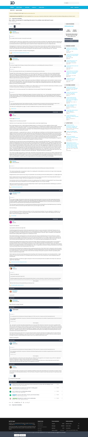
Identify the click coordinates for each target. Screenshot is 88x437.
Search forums (19, 10)
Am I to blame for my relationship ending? (21, 391)
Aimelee (13, 395)
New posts (12, 10)
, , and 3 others (20, 52)
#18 (61, 219)
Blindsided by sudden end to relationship (26, 398)
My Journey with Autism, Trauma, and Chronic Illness (27, 394)
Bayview (13, 399)
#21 (61, 298)
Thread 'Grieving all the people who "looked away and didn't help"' (72, 116)
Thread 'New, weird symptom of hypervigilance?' (72, 111)
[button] (23, 7)
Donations (41, 7)
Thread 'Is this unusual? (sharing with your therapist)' (72, 88)
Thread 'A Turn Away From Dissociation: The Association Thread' (72, 49)
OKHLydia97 (62, 430)
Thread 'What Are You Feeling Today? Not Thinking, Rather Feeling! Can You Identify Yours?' (72, 72)
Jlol (10, 21)
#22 (61, 307)
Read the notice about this (29, 13)
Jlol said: (11, 36)
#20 (61, 288)
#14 (61, 56)
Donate (71, 40)
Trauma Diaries (69, 140)
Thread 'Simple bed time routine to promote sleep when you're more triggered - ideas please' (72, 99)
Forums (12, 7)
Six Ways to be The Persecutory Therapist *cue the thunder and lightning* (71, 126)
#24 (61, 364)
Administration (40, 425)
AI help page (36, 16)
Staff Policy (40, 430)
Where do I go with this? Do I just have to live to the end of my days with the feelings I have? (32, 384)
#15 (61, 112)
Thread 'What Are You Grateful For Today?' (70, 79)
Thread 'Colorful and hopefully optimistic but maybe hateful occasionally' (72, 55)
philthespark (14, 385)
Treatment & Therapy (70, 129)
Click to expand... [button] (36, 280)
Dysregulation (68, 134)
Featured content (70, 85)
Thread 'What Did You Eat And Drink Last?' (72, 66)
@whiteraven (17, 118)
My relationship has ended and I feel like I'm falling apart (24, 387)
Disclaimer (17, 424)
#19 (61, 265)
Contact (34, 7)
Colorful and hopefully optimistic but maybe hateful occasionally (72, 137)
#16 (61, 159)
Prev (11, 26)
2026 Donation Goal (69, 26)
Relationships (68, 150)
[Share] (59, 29)
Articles (27, 7)
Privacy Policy (21, 424)
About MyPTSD (40, 423)
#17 (61, 190)
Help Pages (40, 428)
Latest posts (69, 123)
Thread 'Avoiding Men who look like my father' (71, 105)
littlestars (14, 392)
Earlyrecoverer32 (15, 389)
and (13, 108)
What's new (19, 7)
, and (16, 187)
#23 (61, 340)
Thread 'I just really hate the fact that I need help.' (71, 93)
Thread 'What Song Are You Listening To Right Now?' (71, 61)
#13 (61, 29)
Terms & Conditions (29, 424)
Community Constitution (42, 426)
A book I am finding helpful (71, 131)
